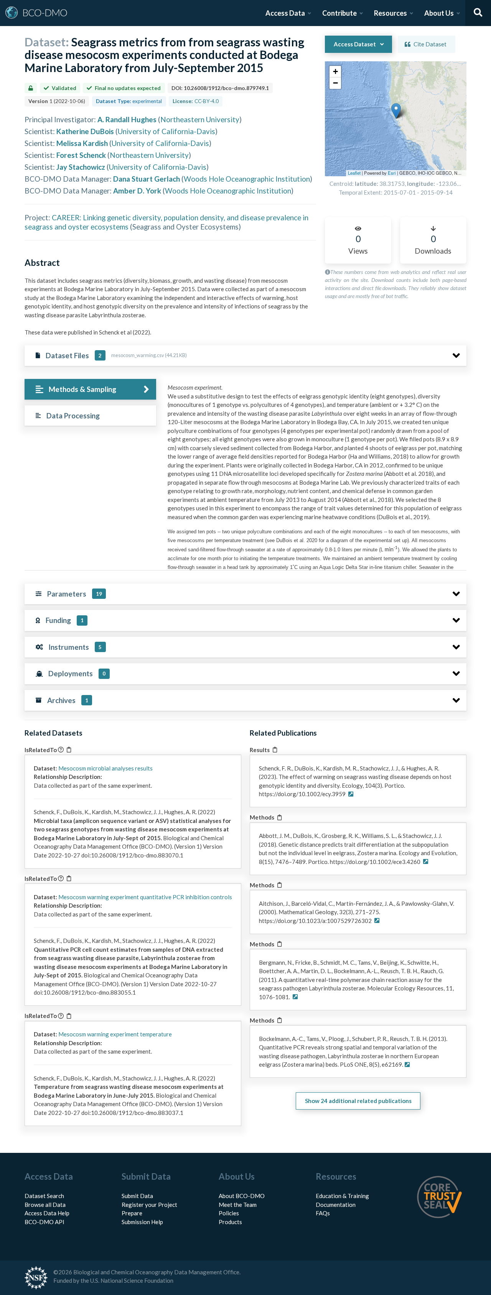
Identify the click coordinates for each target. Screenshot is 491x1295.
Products (230, 1221)
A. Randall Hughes (127, 119)
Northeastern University (199, 119)
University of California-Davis (166, 131)
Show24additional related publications (358, 1100)
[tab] (90, 389)
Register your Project (149, 1204)
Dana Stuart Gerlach (146, 178)
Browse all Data (45, 1204)
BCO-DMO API (44, 1221)
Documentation (336, 1204)
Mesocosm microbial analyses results (105, 768)
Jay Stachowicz (80, 166)
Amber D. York (137, 190)
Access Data (285, 13)
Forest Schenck (81, 155)
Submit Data (137, 1195)
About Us (439, 13)
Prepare (132, 1213)
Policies (229, 1213)
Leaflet (354, 173)
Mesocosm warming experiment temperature (115, 1034)
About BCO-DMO (242, 1195)
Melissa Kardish (82, 143)
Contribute (339, 13)
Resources (390, 13)
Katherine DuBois (85, 131)
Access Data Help (47, 1213)
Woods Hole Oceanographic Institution (247, 178)
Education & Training (342, 1195)
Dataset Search (44, 1195)
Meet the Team (238, 1204)
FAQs (323, 1213)
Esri (392, 173)
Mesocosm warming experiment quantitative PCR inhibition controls (145, 896)
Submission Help (142, 1221)
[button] (396, 111)
